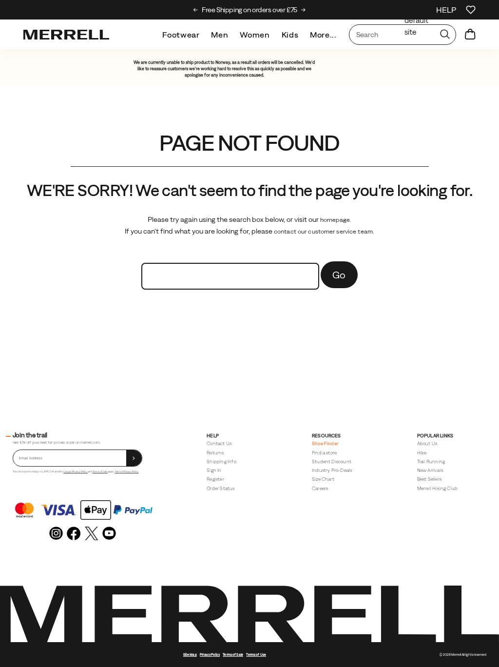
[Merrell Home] (66, 34)
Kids (290, 34)
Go (339, 274)
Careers (320, 488)
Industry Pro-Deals (332, 470)
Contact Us (219, 443)
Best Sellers (429, 479)
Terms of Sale (100, 471)
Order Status (220, 488)
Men (219, 34)
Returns (215, 452)
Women (254, 34)
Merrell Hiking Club (437, 488)
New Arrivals (430, 470)
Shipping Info (221, 461)
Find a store (324, 452)
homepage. (335, 219)
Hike (422, 452)
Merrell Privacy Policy (127, 471)
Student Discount (331, 461)
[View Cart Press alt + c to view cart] (470, 34)
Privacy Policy (210, 654)
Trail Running (431, 461)
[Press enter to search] (445, 34)
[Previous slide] (195, 10)
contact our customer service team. (324, 231)
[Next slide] (303, 10)
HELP (446, 9)
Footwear (180, 34)
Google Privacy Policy (75, 471)
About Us (427, 443)
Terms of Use (256, 654)
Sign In (214, 470)
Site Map (190, 654)
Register (215, 479)
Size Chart (323, 479)
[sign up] (134, 458)
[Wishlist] (470, 10)
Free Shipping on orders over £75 (249, 10)
